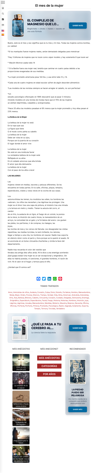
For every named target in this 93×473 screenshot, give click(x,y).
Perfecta (20, 306)
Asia (15, 298)
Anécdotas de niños (21, 292)
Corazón (40, 292)
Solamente (76, 306)
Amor (10, 292)
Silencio (36, 295)
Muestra (63, 303)
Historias (64, 300)
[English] (3, 30)
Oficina (85, 303)
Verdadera (60, 308)
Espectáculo (25, 300)
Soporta (85, 306)
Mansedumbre (84, 292)
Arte (11, 298)
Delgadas (67, 298)
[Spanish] (3, 34)
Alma (60, 295)
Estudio (59, 292)
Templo (37, 308)
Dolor (53, 292)
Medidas (48, 303)
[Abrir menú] (3, 2)
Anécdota (75, 295)
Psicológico (53, 306)
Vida (55, 295)
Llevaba (28, 303)
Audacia (33, 292)
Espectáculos (36, 300)
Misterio (56, 303)
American (67, 295)
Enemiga (85, 298)
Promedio (44, 306)
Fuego (50, 300)
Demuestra (76, 298)
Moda (12, 295)
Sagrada (68, 306)
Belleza (21, 298)
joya (86, 300)
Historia (57, 300)
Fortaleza (66, 292)
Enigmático (14, 300)
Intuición (80, 300)
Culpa (47, 292)
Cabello (35, 298)
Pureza (29, 295)
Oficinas (13, 306)
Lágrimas (20, 303)
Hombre (74, 292)
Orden (22, 295)
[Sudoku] (3, 19)
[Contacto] (3, 25)
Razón (61, 306)
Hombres (72, 300)
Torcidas (51, 308)
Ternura (44, 308)
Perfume (28, 306)
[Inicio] (3, 8)
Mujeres (70, 303)
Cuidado (59, 298)
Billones (28, 298)
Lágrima (13, 303)
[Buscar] (3, 13)
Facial (44, 300)
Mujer (17, 295)
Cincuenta (43, 298)
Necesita (78, 303)
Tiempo (43, 295)
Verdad (50, 295)
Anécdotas (84, 295)
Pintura (36, 306)
